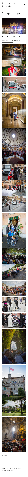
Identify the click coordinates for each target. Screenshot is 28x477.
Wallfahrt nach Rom (11, 36)
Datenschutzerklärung (7, 470)
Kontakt (13, 468)
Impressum (19, 468)
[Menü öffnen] (25, 5)
